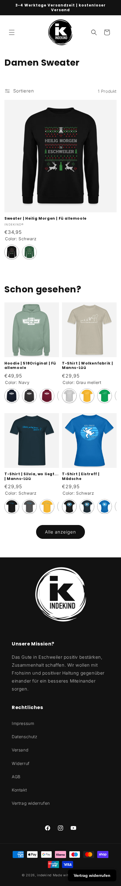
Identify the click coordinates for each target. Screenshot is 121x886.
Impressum (23, 723)
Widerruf (21, 763)
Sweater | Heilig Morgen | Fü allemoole (45, 218)
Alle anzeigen (60, 532)
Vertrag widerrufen (31, 803)
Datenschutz (25, 736)
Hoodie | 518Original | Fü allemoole (30, 365)
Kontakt (19, 789)
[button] (11, 32)
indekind (44, 875)
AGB (16, 776)
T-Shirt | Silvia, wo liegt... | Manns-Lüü (31, 476)
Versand (20, 749)
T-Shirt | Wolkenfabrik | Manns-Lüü (87, 365)
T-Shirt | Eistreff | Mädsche (81, 476)
